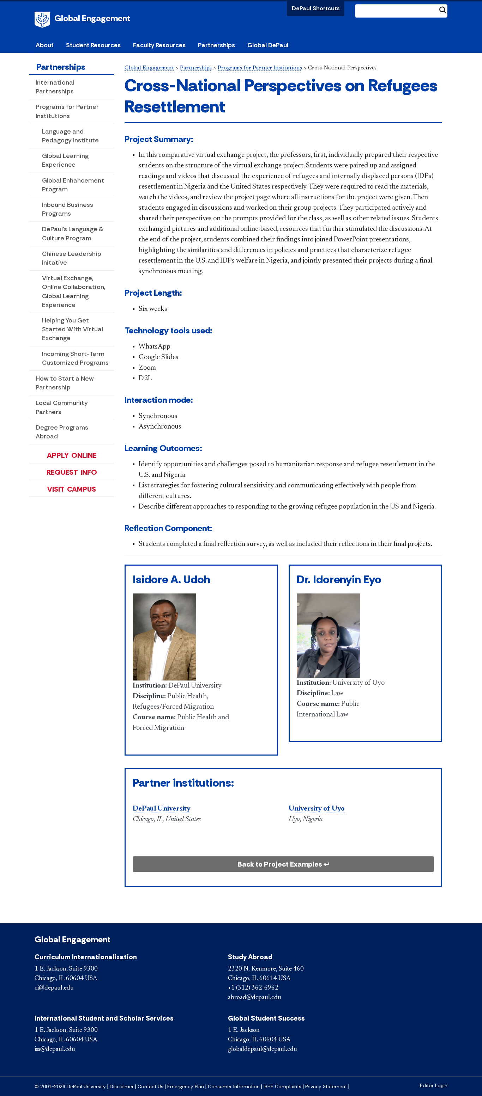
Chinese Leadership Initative (71, 258)
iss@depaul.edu (55, 1049)
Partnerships (60, 66)
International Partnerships (55, 87)
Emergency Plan (185, 1087)
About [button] (45, 45)
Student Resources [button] (93, 45)
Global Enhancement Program (73, 184)
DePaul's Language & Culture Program (72, 233)
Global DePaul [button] (267, 45)
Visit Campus (71, 489)
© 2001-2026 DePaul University (70, 1087)
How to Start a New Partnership (65, 383)
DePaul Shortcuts (316, 8)
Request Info (72, 472)
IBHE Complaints (282, 1087)
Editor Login (433, 1086)
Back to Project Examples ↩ (283, 864)
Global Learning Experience (65, 160)
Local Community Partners (62, 407)
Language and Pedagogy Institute (70, 135)
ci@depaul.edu (54, 988)
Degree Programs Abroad (62, 432)
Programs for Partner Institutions (67, 111)
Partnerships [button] (216, 45)
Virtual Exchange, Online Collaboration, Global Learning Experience (74, 291)
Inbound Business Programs (67, 209)
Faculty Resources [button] (159, 45)
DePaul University (43, 20)
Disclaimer (122, 1087)
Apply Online (72, 455)
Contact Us (150, 1087)
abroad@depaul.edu (254, 998)
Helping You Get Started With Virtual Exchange (72, 329)
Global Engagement (92, 18)
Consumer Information (234, 1087)
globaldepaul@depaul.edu (262, 1049)
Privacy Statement (326, 1087)
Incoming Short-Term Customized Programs (75, 358)
